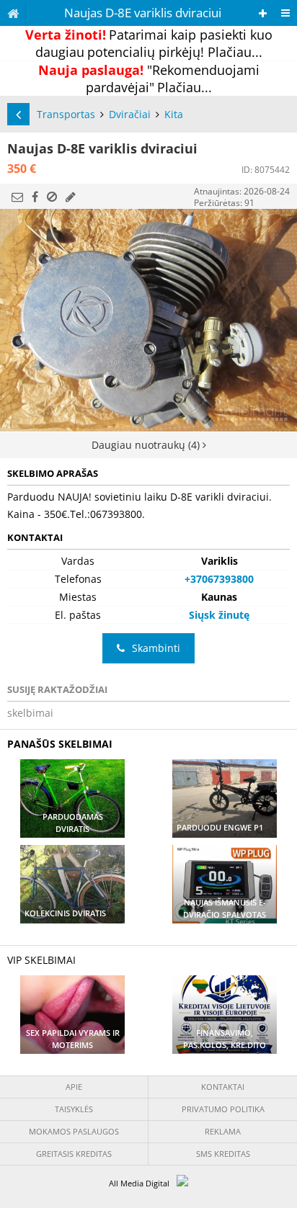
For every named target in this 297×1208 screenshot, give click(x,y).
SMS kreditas (223, 1153)
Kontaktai (222, 1086)
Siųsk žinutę (219, 615)
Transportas (66, 114)
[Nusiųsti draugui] (17, 197)
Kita (173, 114)
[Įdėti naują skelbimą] (263, 13)
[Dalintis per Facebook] (35, 197)
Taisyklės (74, 1109)
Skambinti (156, 648)
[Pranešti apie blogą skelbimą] (52, 197)
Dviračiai (130, 114)
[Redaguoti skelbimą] (70, 197)
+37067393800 (219, 579)
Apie (74, 1086)
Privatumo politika (223, 1109)
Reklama (223, 1131)
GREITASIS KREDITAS (74, 1153)
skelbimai (30, 713)
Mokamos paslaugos (74, 1131)
